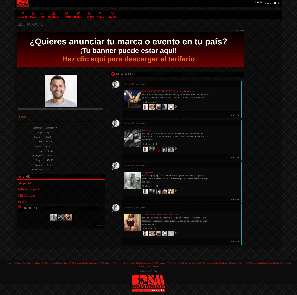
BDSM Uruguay (75, 263)
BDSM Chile (62, 263)
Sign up (267, 3)
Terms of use (21, 263)
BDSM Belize (267, 263)
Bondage (146, 130)
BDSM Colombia (174, 263)
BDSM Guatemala (253, 263)
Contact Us (10, 263)
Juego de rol (148, 172)
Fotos (22, 201)
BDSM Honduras (237, 263)
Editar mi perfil (29, 189)
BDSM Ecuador (129, 263)
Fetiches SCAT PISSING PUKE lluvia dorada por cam (168, 91)
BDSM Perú (117, 263)
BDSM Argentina (49, 263)
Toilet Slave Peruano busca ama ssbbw (160, 214)
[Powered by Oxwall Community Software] (148, 282)
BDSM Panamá (159, 263)
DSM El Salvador (221, 263)
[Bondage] (60, 217)
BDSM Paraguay (90, 263)
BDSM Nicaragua (205, 263)
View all (99, 225)
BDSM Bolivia (104, 263)
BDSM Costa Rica (189, 263)
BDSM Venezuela (144, 263)
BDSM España (152, 266)
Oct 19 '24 (235, 115)
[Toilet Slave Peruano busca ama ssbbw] (68, 217)
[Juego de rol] (53, 217)
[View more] (176, 106)
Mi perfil (24, 183)
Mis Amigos (26, 195)
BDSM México (280, 263)
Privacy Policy (34, 263)
